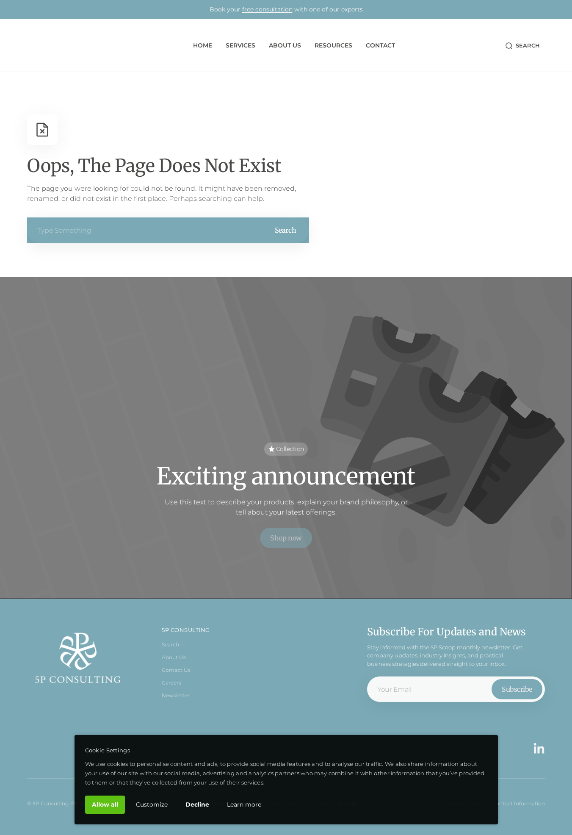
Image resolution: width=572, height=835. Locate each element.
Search (285, 230)
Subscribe (517, 689)
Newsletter (176, 695)
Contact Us (176, 670)
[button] (522, 45)
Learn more (244, 804)
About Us (174, 657)
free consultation (267, 9)
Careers (171, 682)
